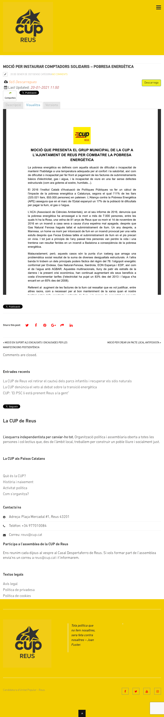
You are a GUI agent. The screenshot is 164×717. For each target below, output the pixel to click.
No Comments (60, 74)
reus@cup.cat (31, 535)
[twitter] (136, 691)
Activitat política (15, 488)
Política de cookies (17, 596)
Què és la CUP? (14, 476)
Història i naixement (18, 482)
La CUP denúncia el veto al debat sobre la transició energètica (50, 387)
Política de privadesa (19, 590)
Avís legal (10, 584)
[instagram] (157, 691)
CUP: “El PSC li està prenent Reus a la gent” (36, 393)
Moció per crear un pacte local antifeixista (133, 343)
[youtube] (146, 691)
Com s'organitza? (16, 494)
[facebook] (125, 691)
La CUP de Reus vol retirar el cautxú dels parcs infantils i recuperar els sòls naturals (67, 381)
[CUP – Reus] (28, 49)
